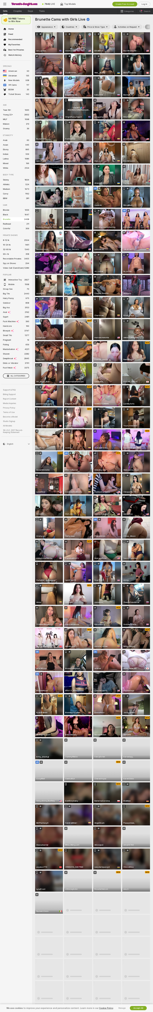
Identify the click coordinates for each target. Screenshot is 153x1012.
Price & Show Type (96, 27)
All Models (7, 426)
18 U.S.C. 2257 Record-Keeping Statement (13, 431)
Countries (70, 27)
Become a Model (10, 417)
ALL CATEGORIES (17, 376)
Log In (144, 4)
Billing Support (9, 394)
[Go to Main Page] (24, 4)
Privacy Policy (9, 408)
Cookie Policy (106, 1008)
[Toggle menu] (5, 4)
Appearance (47, 27)
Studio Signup (9, 421)
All (148, 27)
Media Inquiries (9, 403)
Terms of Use (9, 412)
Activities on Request (127, 27)
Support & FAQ (9, 390)
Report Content (9, 399)
